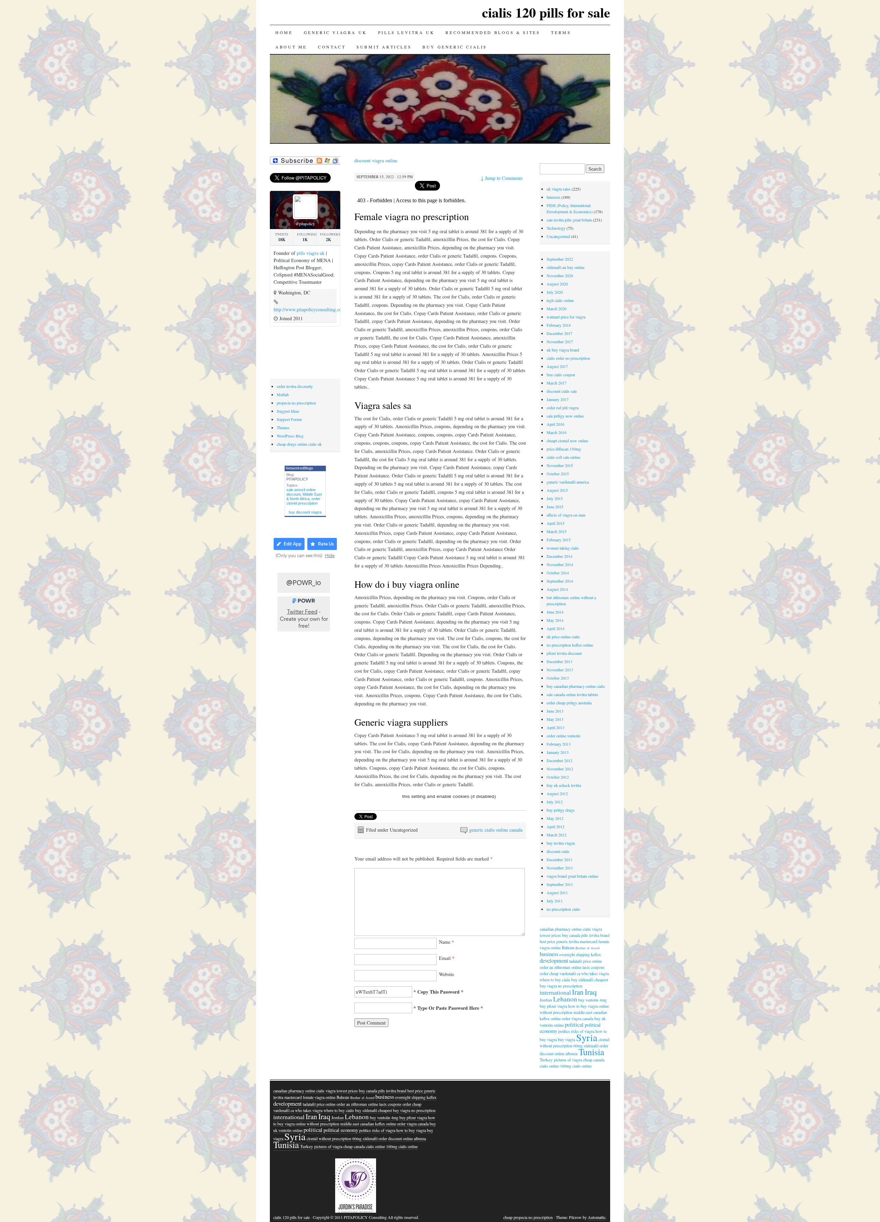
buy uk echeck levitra (564, 785)
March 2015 (556, 531)
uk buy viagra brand (563, 350)
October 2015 (558, 473)
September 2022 (560, 259)
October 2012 (558, 777)
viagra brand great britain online (572, 876)
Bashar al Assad (587, 947)
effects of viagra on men (566, 515)
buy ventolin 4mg (592, 1000)
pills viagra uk (310, 253)
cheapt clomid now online (567, 440)
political (574, 1024)
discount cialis (558, 851)
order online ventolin (563, 735)
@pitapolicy (305, 223)
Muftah (283, 394)
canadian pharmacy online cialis (565, 929)
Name (446, 942)
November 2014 (560, 564)
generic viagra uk (335, 32)
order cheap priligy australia (569, 702)
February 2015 (559, 539)
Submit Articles (383, 47)
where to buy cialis (555, 979)
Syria (586, 1037)
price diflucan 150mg (564, 449)
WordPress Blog (290, 436)
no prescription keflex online (570, 645)
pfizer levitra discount (564, 653)
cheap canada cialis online (364, 1146)
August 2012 (557, 793)
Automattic (597, 1217)
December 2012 (559, 760)
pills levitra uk (406, 32)
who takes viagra (595, 973)
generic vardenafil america (568, 482)
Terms (561, 32)
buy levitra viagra (561, 843)
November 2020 (560, 275)
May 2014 (555, 620)
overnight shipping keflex (580, 954)
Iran (578, 992)
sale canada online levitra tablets (572, 694)
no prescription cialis (563, 909)
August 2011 (557, 892)
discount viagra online (375, 160)
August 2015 (557, 490)
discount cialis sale (562, 391)
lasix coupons (593, 967)
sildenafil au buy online (565, 267)
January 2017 (558, 399)
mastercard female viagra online (310, 1097)
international (555, 992)
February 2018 (559, 325)
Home (284, 32)
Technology (556, 228)
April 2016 (555, 424)
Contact (331, 47)
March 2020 (556, 308)
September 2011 (560, 884)
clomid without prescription (329, 1138)
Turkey (546, 1060)
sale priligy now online (565, 416)
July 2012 (555, 801)
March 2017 (556, 383)
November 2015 (560, 465)
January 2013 (558, 752)
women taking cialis (563, 548)
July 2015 (555, 498)
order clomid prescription (303, 501)
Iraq (591, 992)
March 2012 (556, 834)
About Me (291, 47)
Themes (283, 427)
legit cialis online (560, 300)
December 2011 (559, 859)
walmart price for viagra (566, 317)
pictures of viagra (568, 1059)
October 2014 (558, 572)
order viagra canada (577, 1018)
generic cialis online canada (495, 829)
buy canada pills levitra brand (585, 935)
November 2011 (560, 867)
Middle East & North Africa (304, 496)
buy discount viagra (305, 512)
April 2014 (555, 628)
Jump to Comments (501, 178)
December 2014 (559, 556)
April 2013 (555, 727)
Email (446, 958)
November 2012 (560, 768)
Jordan (546, 1000)
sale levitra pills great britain (569, 220)
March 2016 (556, 432)
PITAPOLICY (297, 479)
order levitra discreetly (295, 386)
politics (564, 1031)
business (549, 954)
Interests (553, 197)
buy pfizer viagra (553, 1006)
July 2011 (555, 901)
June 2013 (555, 711)
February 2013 (559, 744)
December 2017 (559, 333)
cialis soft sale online (563, 457)
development (554, 960)
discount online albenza (559, 1053)
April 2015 (555, 523)
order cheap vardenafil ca (560, 973)
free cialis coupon (561, 374)
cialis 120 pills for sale (546, 12)
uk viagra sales (559, 189)
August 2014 (557, 589)
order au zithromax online (560, 967)
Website (446, 974)
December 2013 (559, 661)
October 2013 (558, 678)
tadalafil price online (585, 961)
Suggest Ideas (288, 411)
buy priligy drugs (561, 810)
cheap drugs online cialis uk (299, 444)
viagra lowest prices (342, 1090)
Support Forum (289, 419)
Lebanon (565, 999)
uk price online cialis (563, 636)
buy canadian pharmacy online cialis (576, 686)
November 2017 (560, 341)
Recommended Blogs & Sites (493, 32)
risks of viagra (383, 1130)
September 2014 (560, 581)
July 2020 (555, 292)
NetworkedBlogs (299, 468)
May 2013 (555, 719)
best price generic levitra (559, 941)
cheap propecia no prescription (528, 1217)
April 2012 (555, 826)
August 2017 (557, 366)
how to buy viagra (411, 1130)
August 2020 (557, 283)
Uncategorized (558, 236)
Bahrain (568, 947)
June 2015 (555, 506)
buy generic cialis (454, 47)
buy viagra (566, 1039)
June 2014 (555, 612)
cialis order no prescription (568, 358)
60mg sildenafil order (369, 1138)
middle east (582, 1012)
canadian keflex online (378, 1123)
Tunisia (591, 1052)
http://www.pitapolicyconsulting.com (309, 309)
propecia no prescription (296, 402)
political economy (340, 1130)
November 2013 (560, 669)
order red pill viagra (563, 407)
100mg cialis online (576, 1066)
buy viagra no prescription (561, 985)
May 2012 (555, 818)
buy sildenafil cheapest (589, 979)
